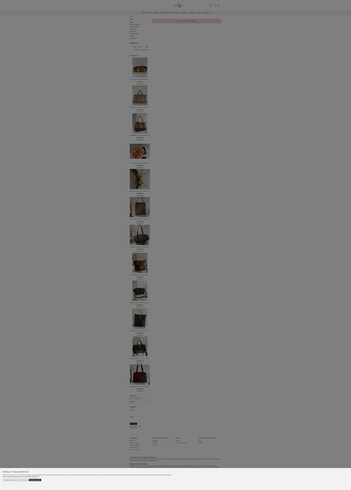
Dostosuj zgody (24, 480)
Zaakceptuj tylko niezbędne (11, 480)
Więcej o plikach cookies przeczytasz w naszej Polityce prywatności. (21, 476)
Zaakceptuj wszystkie (35, 480)
